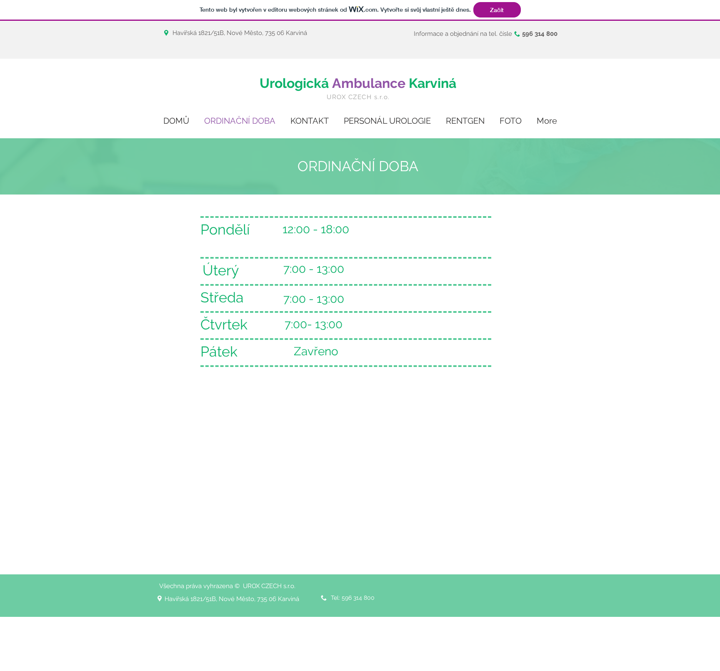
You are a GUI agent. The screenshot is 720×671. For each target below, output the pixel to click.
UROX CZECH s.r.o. (358, 97)
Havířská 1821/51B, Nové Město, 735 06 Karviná (239, 33)
